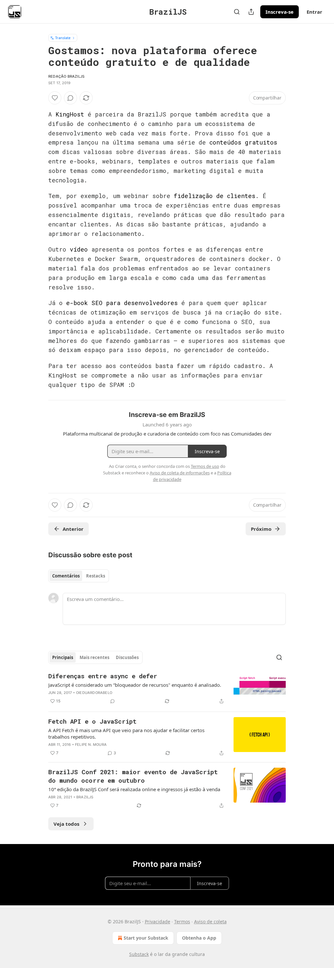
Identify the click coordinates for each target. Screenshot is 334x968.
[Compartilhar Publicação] (251, 11)
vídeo (79, 249)
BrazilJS (85, 797)
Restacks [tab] (95, 576)
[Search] (236, 11)
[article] (167, 689)
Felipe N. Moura (91, 744)
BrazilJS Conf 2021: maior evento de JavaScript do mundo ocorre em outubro (133, 776)
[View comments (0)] (70, 97)
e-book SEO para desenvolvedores (122, 303)
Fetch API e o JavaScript (92, 721)
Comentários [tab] (66, 576)
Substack (139, 954)
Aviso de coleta (210, 921)
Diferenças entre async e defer (102, 676)
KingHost (69, 114)
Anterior (73, 529)
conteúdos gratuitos (243, 142)
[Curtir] (54, 97)
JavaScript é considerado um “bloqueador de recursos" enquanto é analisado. (134, 685)
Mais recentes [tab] (94, 657)
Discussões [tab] (127, 657)
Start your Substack (146, 938)
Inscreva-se (280, 11)
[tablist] (78, 575)
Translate (62, 37)
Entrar (314, 11)
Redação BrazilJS (66, 76)
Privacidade (157, 921)
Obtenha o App (199, 938)
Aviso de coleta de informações (180, 473)
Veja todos (66, 824)
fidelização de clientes (214, 196)
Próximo (261, 529)
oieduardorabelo (94, 692)
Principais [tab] (62, 657)
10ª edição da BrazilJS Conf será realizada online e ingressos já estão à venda (134, 789)
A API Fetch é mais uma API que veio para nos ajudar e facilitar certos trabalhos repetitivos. (126, 733)
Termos (182, 921)
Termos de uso (205, 466)
